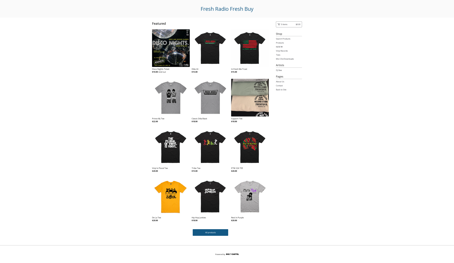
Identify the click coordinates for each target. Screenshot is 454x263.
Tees (278, 55)
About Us (280, 81)
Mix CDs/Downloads (285, 59)
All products (210, 232)
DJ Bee (279, 70)
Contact (279, 85)
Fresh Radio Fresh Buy (227, 9)
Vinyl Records (282, 51)
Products (280, 43)
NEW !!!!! (279, 47)
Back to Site (281, 89)
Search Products (283, 38)
